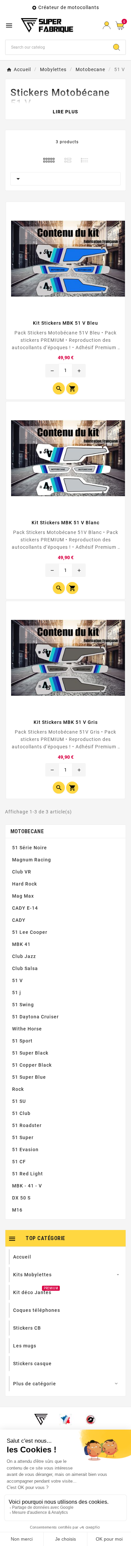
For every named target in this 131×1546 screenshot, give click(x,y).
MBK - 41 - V (27, 1185)
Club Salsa (25, 968)
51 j (16, 992)
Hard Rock (24, 884)
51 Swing (23, 1004)
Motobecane (27, 831)
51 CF (19, 1161)
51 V (17, 980)
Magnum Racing (31, 859)
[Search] (116, 47)
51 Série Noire (29, 847)
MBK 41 (21, 944)
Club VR (21, 871)
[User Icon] (107, 25)
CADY (19, 920)
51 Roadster (27, 1125)
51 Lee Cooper (29, 932)
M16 (17, 1210)
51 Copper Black (32, 1065)
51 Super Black (30, 1053)
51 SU (19, 1101)
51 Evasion (25, 1149)
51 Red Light (27, 1173)
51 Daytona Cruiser (35, 1016)
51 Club (21, 1113)
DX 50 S (21, 1198)
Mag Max (23, 896)
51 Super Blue (29, 1077)
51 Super (23, 1137)
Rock (18, 1089)
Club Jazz (24, 956)
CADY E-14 (25, 908)
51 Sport (22, 1041)
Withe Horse (27, 1028)
